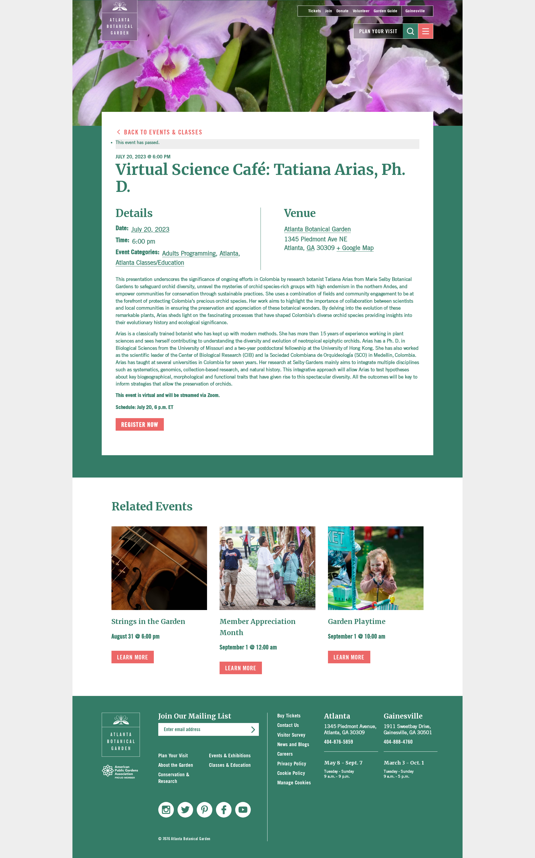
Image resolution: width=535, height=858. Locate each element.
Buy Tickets (289, 716)
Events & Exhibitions (230, 755)
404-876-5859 (338, 742)
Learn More (132, 657)
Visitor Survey (291, 735)
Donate (342, 11)
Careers (285, 754)
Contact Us (288, 725)
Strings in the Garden (148, 621)
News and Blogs (293, 744)
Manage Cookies (294, 782)
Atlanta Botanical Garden (317, 229)
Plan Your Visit (378, 31)
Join (328, 11)
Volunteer (361, 11)
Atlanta (229, 253)
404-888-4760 (398, 742)
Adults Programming (189, 253)
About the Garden (175, 765)
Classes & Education (230, 765)
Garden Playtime (357, 621)
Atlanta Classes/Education (150, 262)
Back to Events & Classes (163, 132)
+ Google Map (355, 247)
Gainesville (415, 11)
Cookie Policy (291, 773)
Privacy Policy (291, 763)
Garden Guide (385, 11)
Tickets (314, 11)
